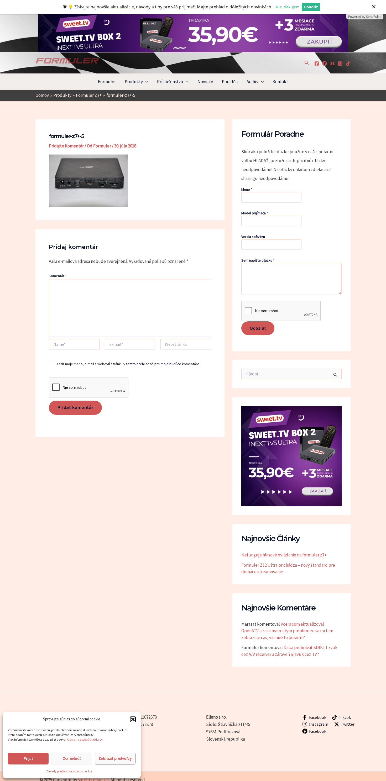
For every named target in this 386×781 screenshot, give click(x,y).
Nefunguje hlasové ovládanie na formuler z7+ (284, 555)
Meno (246, 189)
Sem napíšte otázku (258, 260)
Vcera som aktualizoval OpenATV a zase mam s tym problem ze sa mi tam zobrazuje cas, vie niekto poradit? (287, 630)
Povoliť (311, 6)
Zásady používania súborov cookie (69, 771)
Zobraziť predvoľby (115, 758)
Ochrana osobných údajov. (85, 739)
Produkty (134, 81)
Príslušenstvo (170, 81)
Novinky (205, 81)
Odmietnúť (71, 758)
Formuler (107, 81)
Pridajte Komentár (66, 146)
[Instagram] (340, 63)
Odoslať (258, 328)
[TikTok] (348, 63)
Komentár (58, 275)
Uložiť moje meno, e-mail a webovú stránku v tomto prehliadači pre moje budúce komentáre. (128, 364)
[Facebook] (316, 63)
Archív (252, 81)
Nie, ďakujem (288, 6)
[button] (132, 719)
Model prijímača (254, 213)
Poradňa (230, 81)
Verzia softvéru (253, 236)
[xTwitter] (332, 63)
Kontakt (280, 81)
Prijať (28, 758)
